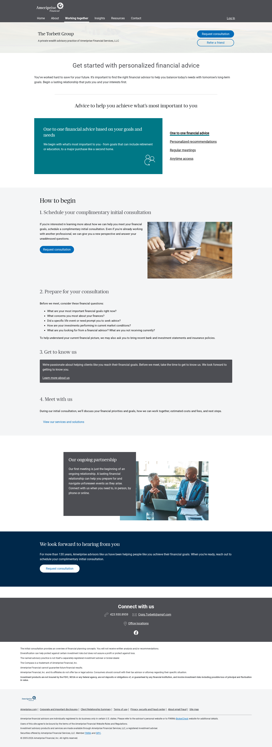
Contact (136, 18)
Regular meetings (183, 150)
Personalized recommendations (193, 142)
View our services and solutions (63, 422)
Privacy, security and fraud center (147, 709)
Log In (231, 18)
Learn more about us (56, 378)
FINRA (88, 733)
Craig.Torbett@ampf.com (154, 614)
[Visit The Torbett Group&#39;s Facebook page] (136, 633)
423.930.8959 (119, 614)
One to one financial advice (189, 133)
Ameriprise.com (28, 709)
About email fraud (177, 709)
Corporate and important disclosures (59, 709)
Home (41, 18)
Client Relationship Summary (96, 709)
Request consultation (215, 34)
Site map (194, 709)
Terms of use (120, 709)
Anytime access (181, 159)
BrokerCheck (182, 718)
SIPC (98, 733)
